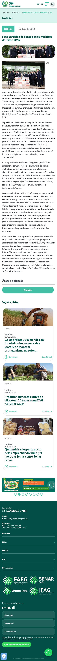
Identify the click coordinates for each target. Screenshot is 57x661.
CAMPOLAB (47, 357)
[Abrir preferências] (4, 656)
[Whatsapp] (48, 652)
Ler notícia (13, 357)
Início (6, 12)
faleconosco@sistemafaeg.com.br (14, 519)
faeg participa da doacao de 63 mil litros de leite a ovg (37, 12)
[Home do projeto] (11, 4)
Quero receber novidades (16, 644)
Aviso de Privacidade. (26, 639)
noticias (15, 12)
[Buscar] (52, 4)
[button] (51, 485)
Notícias (28, 290)
